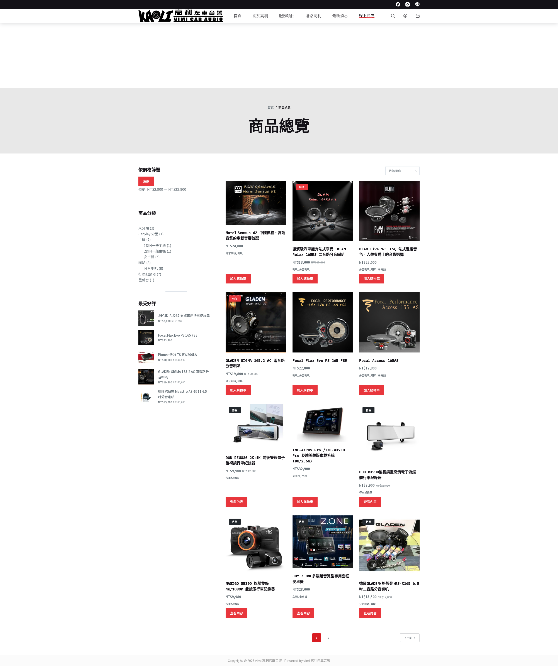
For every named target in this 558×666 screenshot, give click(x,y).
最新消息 (340, 16)
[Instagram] (407, 4)
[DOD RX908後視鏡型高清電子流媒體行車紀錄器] (389, 434)
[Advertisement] (279, 55)
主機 (304, 476)
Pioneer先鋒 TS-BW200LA (177, 354)
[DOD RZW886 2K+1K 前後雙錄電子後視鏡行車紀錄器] (256, 427)
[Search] (393, 16)
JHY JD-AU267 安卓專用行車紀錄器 (184, 315)
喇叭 (240, 253)
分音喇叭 (231, 253)
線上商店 (366, 16)
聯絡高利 (313, 16)
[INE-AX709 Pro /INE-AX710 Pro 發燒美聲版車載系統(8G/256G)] (323, 423)
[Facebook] (398, 4)
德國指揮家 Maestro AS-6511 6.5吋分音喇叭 (182, 394)
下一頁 (408, 637)
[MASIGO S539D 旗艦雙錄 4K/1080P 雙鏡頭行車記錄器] (256, 545)
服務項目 (287, 16)
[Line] (417, 4)
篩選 (146, 181)
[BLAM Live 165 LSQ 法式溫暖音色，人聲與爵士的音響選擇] (389, 211)
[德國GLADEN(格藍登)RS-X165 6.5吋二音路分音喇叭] (389, 545)
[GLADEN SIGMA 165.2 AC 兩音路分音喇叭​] (256, 322)
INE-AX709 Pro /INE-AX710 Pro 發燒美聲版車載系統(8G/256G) (319, 456)
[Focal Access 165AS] (389, 322)
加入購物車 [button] (238, 278)
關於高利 (260, 16)
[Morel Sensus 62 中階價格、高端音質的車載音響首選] (256, 203)
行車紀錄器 (232, 478)
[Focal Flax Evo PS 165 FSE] (323, 322)
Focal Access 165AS (378, 360)
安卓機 (296, 476)
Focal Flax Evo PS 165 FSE (320, 360)
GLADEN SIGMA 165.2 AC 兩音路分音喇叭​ (183, 374)
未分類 (382, 269)
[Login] (405, 16)
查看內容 (236, 501)
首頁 (238, 16)
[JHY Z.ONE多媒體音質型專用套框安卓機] (323, 541)
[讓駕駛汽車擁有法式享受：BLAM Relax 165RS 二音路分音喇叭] (323, 211)
